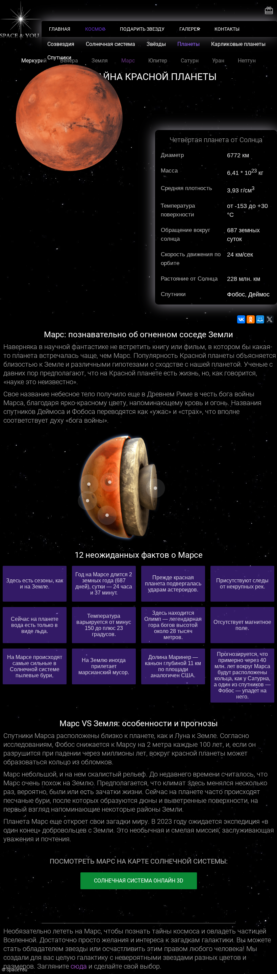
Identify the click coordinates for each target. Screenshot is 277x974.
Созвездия (60, 44)
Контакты (227, 29)
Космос (95, 29)
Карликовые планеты (238, 44)
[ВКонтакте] (241, 319)
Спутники (59, 57)
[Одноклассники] (251, 319)
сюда (79, 966)
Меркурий (34, 60)
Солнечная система (110, 44)
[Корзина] (269, 10)
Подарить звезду (142, 29)
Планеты (188, 44)
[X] (270, 319)
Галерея (189, 29)
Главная (59, 29)
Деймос (259, 294)
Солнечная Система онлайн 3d (138, 880)
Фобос (236, 294)
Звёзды (156, 44)
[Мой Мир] (260, 319)
